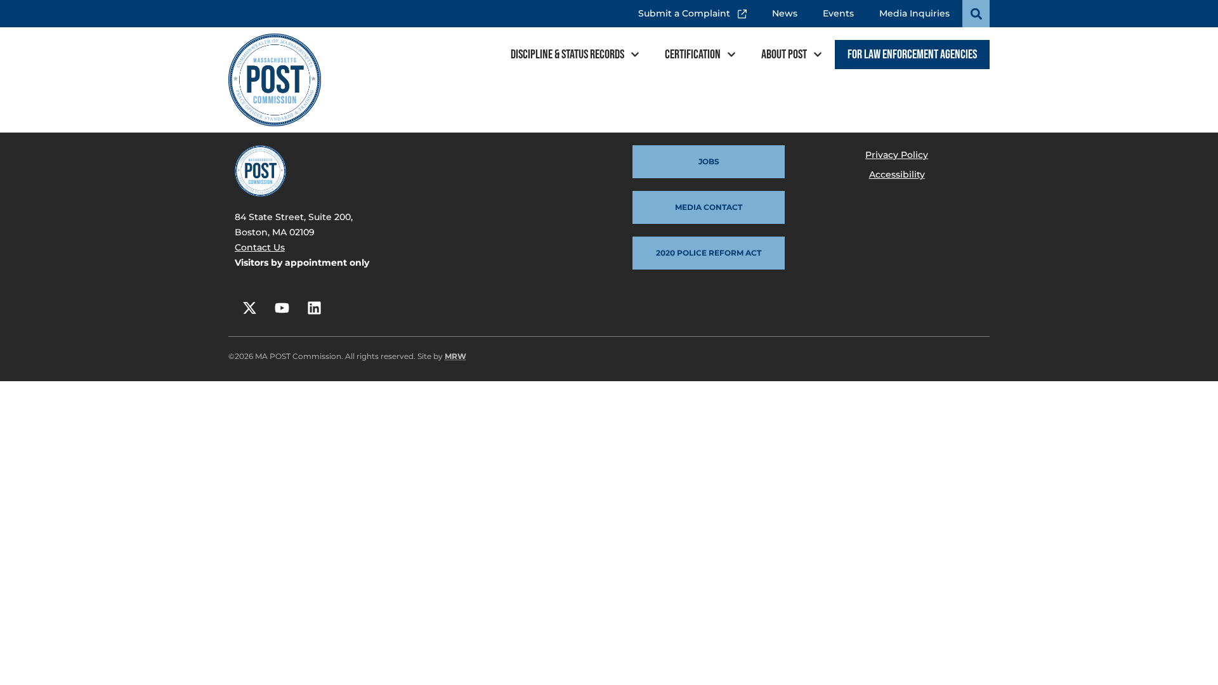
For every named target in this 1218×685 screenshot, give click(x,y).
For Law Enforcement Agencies (912, 54)
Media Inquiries (914, 13)
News (784, 13)
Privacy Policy (896, 154)
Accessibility (897, 174)
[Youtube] (281, 307)
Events (838, 13)
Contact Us (260, 247)
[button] (976, 13)
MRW (455, 356)
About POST (784, 54)
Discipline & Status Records (567, 54)
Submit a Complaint (688, 9)
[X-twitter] (249, 307)
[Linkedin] (314, 307)
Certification (693, 54)
